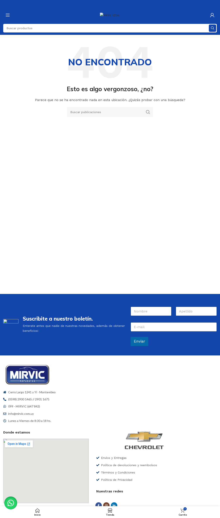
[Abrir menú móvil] (7, 15)
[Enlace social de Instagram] (106, 505)
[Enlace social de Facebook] (98, 505)
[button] (10, 502)
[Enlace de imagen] (27, 374)
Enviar (139, 341)
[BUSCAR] (212, 28)
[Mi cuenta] (212, 15)
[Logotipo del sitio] (110, 15)
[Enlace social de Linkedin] (114, 505)
